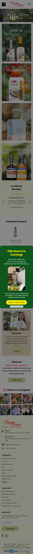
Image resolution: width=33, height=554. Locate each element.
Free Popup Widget (17, 306)
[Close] (30, 248)
